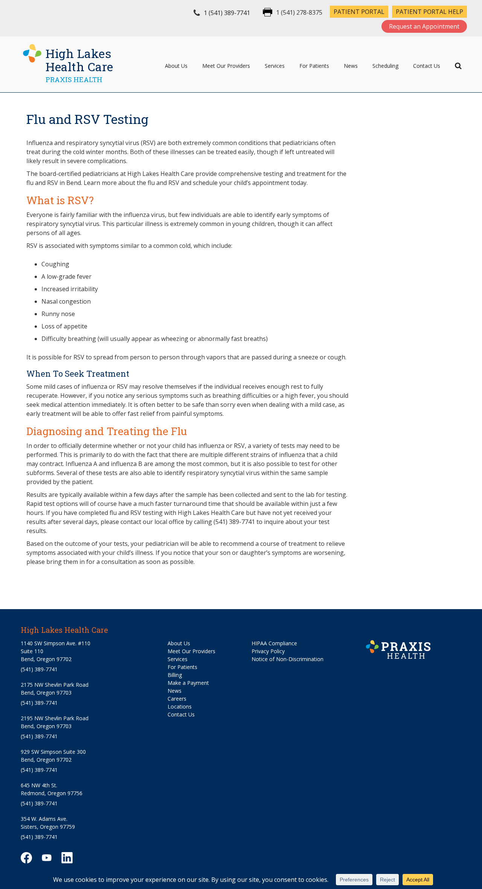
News (351, 65)
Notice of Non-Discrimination (287, 659)
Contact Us (426, 65)
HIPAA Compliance (274, 643)
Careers (177, 698)
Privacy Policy (268, 651)
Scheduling (385, 65)
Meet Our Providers (226, 65)
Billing (175, 674)
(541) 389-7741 (39, 669)
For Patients (314, 65)
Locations (180, 706)
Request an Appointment (424, 26)
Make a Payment (188, 682)
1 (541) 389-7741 (227, 13)
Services (275, 65)
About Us (176, 65)
